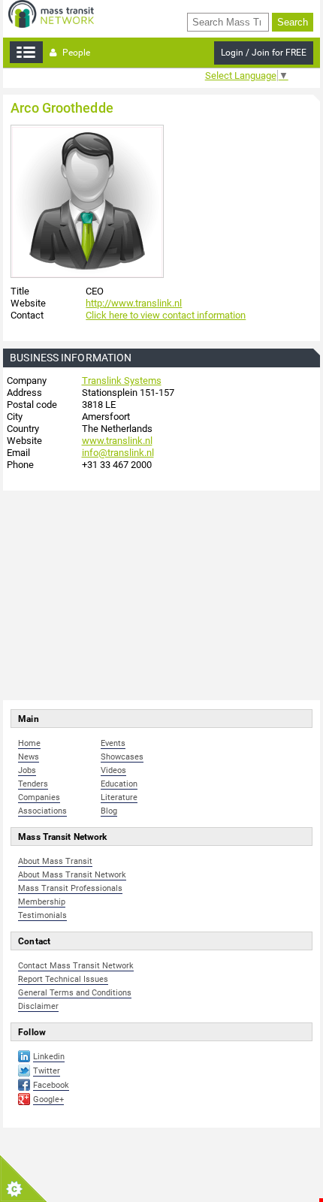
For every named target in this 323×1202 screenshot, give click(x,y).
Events (113, 743)
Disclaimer (38, 1006)
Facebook (51, 1085)
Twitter (46, 1071)
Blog (109, 811)
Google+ (48, 1099)
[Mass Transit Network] (51, 13)
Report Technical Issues (63, 979)
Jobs (27, 770)
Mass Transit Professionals (70, 888)
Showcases (122, 757)
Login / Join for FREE (263, 52)
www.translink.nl (117, 440)
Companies (39, 797)
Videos (113, 770)
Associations (42, 811)
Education (119, 784)
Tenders (33, 784)
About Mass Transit (55, 861)
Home (29, 743)
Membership (41, 902)
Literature (119, 797)
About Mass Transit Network (72, 875)
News (28, 757)
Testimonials (42, 915)
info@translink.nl (118, 452)
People (75, 52)
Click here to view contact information (166, 315)
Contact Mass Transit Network (76, 966)
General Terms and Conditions (74, 993)
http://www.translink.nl (134, 303)
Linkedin (49, 1057)
